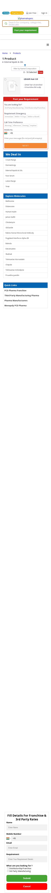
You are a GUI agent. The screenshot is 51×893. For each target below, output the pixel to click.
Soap (8, 186)
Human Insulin (11, 212)
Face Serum (10, 176)
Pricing (6, 13)
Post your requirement (25, 30)
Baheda (9, 243)
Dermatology (11, 165)
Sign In (44, 13)
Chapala (9, 265)
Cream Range (11, 160)
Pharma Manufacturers (15, 300)
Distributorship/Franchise (20, 868)
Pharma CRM (17, 13)
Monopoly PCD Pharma (15, 305)
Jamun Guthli (10, 217)
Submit (26, 878)
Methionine (10, 201)
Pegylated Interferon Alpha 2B (17, 238)
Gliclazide (9, 227)
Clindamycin (10, 222)
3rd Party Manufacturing (20, 871)
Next (25, 145)
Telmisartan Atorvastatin (15, 259)
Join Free (32, 13)
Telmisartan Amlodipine (15, 270)
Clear (40, 72)
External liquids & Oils (14, 170)
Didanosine (10, 206)
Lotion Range (11, 181)
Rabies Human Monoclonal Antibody (20, 233)
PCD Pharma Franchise (15, 290)
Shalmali (9, 254)
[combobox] (25, 23)
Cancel (26, 886)
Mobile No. (8, 130)
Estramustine (11, 249)
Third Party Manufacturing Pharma (21, 295)
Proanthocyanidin (12, 275)
